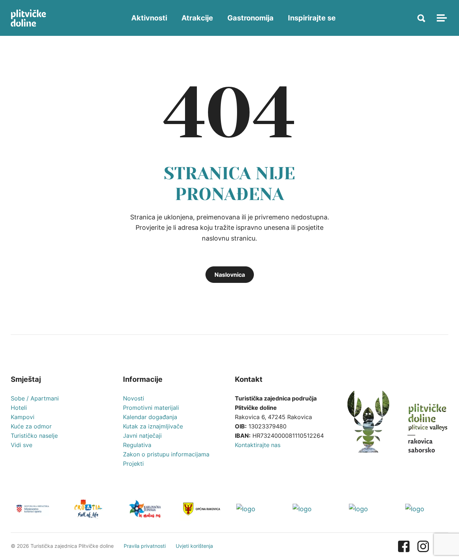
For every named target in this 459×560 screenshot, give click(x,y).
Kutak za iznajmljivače (153, 426)
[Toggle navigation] (440, 17)
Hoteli (19, 407)
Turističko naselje (34, 435)
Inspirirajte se (312, 18)
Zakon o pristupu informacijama (166, 454)
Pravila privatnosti (145, 546)
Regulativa (137, 445)
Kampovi (22, 417)
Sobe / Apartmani (35, 398)
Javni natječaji (142, 435)
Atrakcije (197, 18)
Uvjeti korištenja (194, 546)
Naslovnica (229, 274)
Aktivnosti (149, 18)
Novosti (133, 398)
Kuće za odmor (31, 426)
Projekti (133, 463)
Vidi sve (21, 445)
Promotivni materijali (151, 407)
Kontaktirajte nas (257, 445)
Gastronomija (250, 18)
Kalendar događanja (150, 417)
